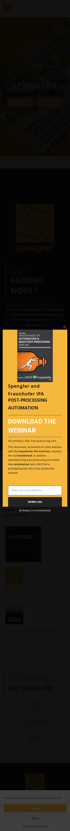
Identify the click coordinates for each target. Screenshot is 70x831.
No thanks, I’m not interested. (35, 510)
